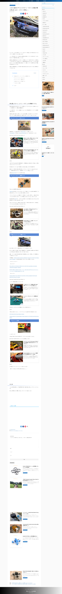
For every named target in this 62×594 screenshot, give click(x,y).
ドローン (21, 430)
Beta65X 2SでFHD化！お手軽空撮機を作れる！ (30, 536)
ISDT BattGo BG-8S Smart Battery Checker (17, 314)
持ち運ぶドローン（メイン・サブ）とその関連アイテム (22, 76)
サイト (11, 455)
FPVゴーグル (12, 430)
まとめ (15, 85)
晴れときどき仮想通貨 (31, 591)
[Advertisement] (24, 45)
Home (26, 589)
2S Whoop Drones (12, 429)
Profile (28, 589)
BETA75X (23, 131)
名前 (11, 448)
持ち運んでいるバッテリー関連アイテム (19, 81)
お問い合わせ (31, 589)
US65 (16, 198)
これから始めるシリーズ (17, 430)
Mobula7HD (14, 172)
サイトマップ (35, 589)
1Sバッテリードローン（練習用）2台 (19, 79)
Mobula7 (11, 191)
